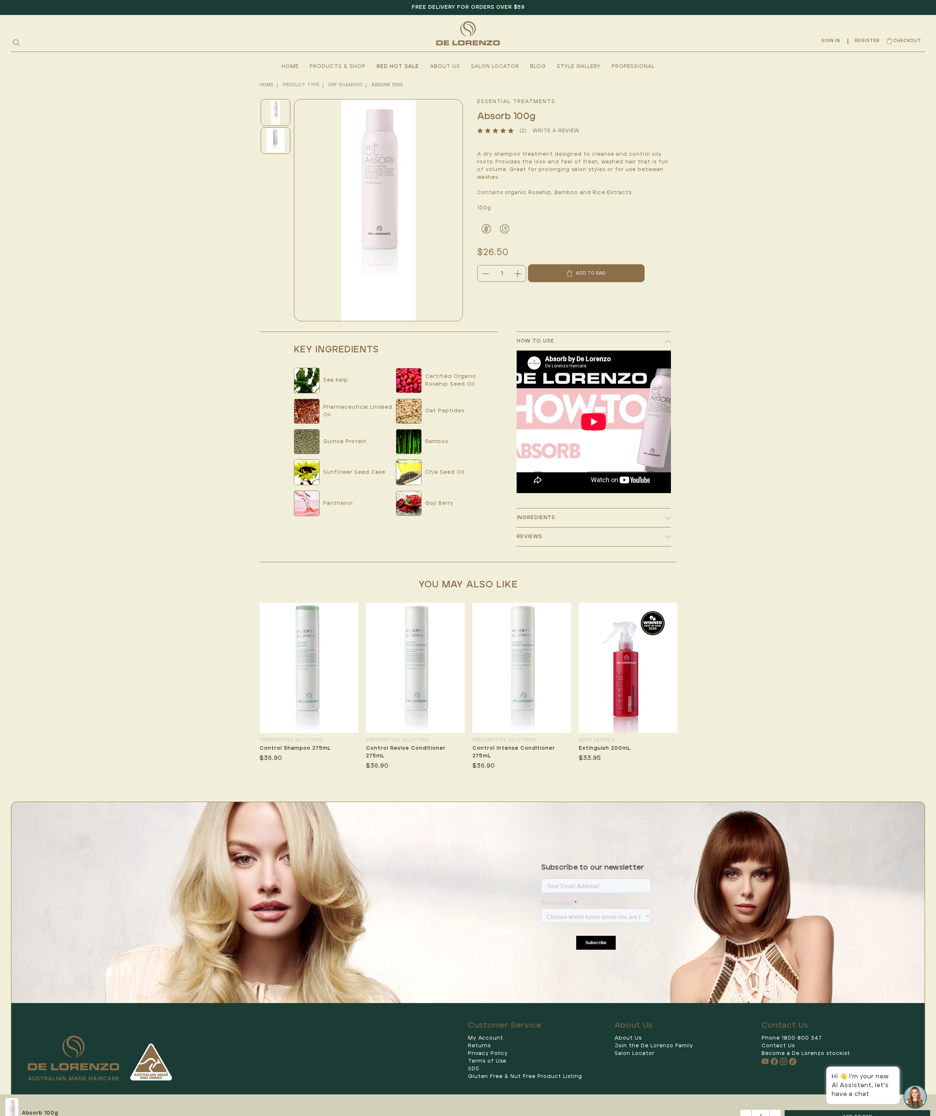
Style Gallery (579, 66)
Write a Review (556, 130)
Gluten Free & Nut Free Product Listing (525, 1076)
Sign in (830, 40)
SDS (473, 1068)
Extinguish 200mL (605, 748)
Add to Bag (590, 273)
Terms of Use (487, 1061)
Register (867, 40)
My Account (485, 1038)
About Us (445, 66)
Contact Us (778, 1045)
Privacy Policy (488, 1053)
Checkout (907, 40)
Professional (633, 66)
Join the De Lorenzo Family (654, 1045)
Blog (538, 66)
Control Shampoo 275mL (295, 748)
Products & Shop (338, 66)
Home (290, 66)
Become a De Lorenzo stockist (806, 1053)
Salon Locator (495, 66)
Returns (479, 1045)
